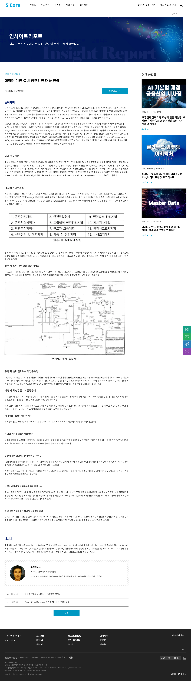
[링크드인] (184, 658)
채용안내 (39, 644)
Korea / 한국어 (177, 674)
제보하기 (103, 644)
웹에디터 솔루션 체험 (146, 5)
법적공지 (35, 658)
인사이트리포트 (74, 640)
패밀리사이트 (178, 635)
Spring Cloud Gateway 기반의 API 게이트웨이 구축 (47, 602)
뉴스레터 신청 (165, 658)
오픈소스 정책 (24, 658)
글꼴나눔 (176, 658)
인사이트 (45, 5)
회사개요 (39, 640)
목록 (66, 613)
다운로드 (113, 91)
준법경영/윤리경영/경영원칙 (51, 658)
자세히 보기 (145, 129)
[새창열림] (70, 658)
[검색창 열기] (181, 5)
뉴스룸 (58, 5)
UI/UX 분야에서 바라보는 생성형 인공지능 (43, 594)
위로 (183, 650)
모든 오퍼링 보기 (12, 636)
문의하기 (103, 640)
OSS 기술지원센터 (168, 5)
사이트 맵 (9, 640)
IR (64, 658)
